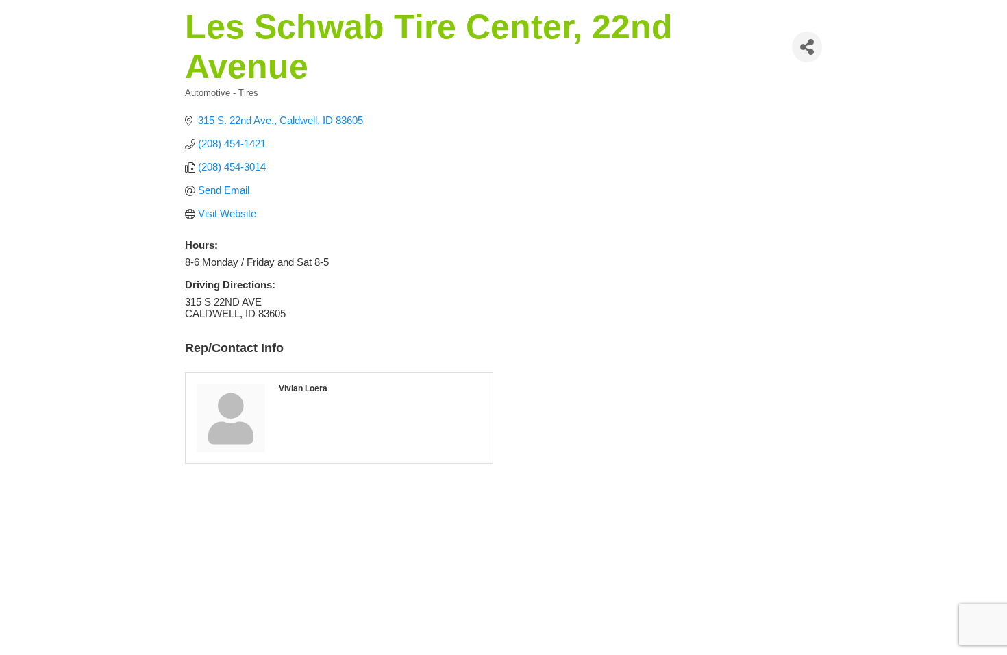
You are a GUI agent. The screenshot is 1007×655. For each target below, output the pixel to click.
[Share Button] (807, 47)
